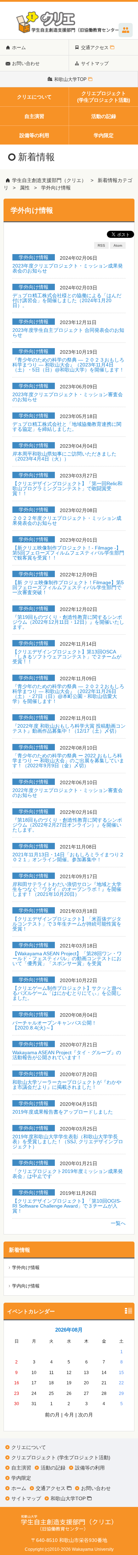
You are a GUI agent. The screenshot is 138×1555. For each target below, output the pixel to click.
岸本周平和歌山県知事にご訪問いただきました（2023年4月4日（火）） (64, 456)
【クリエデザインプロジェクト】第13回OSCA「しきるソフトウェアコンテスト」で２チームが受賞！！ (66, 656)
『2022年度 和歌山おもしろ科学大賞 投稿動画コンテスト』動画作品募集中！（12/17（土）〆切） (69, 728)
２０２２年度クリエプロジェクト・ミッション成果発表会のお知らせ (66, 520)
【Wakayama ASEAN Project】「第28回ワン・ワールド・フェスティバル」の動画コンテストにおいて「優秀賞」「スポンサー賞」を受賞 (67, 958)
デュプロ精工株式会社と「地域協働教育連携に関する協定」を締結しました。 (66, 426)
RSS (101, 245)
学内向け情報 (26, 1286)
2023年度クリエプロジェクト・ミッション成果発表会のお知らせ (67, 268)
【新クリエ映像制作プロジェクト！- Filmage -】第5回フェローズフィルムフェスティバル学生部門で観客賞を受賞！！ (68, 553)
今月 (69, 1415)
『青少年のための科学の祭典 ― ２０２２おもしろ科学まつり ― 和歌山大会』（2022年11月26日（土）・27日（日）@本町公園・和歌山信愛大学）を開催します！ (68, 693)
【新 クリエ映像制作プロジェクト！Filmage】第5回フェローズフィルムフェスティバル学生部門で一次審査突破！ (68, 587)
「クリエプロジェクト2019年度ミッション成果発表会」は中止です (67, 1173)
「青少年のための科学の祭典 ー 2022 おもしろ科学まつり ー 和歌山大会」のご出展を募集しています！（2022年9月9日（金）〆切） (68, 760)
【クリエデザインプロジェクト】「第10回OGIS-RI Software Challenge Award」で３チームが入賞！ (66, 1206)
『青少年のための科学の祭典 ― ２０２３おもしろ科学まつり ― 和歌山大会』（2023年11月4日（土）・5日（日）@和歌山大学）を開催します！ (68, 364)
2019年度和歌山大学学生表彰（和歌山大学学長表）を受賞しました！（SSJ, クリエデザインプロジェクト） (67, 1141)
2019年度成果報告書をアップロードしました (62, 1112)
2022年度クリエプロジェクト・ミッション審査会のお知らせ (67, 792)
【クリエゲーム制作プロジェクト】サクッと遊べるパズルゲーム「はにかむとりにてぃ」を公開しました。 (66, 993)
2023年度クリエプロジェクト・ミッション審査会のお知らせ (67, 397)
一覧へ (118, 1223)
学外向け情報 (56, 187)
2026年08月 (69, 1330)
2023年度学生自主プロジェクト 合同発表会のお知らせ (68, 332)
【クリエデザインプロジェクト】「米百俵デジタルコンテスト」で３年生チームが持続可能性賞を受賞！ (66, 924)
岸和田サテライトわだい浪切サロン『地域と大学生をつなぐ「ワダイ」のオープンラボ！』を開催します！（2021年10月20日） (66, 889)
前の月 (52, 1415)
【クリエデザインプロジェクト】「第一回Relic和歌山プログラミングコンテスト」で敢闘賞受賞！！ (67, 488)
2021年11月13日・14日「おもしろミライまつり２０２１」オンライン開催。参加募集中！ (68, 857)
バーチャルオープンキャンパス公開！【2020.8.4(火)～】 (54, 1025)
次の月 (85, 1415)
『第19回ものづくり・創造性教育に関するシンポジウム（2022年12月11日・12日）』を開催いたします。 (68, 622)
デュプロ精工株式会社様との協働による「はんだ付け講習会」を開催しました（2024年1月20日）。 (66, 300)
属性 (25, 187)
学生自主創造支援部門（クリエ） (49, 180)
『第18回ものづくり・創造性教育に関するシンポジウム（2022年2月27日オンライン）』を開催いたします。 (67, 825)
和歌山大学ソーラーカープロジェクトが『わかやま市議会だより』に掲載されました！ (66, 1084)
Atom (118, 245)
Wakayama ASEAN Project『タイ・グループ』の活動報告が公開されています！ (66, 1055)
